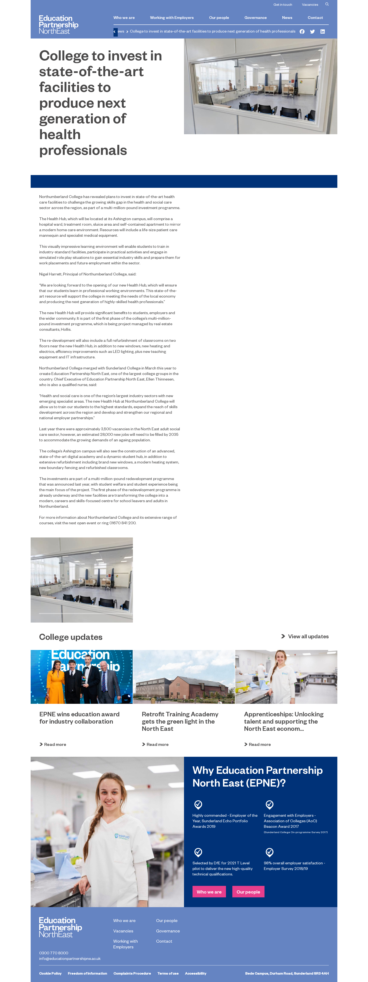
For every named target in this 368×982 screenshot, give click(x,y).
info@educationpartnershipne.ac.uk (70, 958)
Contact (315, 17)
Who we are (124, 17)
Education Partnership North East (58, 24)
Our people (219, 17)
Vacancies (310, 4)
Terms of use (168, 973)
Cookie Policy (50, 973)
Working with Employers (172, 17)
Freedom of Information (87, 973)
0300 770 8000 (53, 952)
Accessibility (195, 973)
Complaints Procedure (132, 973)
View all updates (308, 636)
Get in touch (282, 4)
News (287, 17)
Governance (255, 17)
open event (86, 522)
